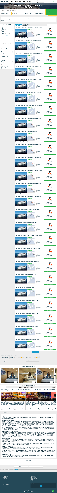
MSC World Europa (5, 476)
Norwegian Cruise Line (11, 469)
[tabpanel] (28, 375)
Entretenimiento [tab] (14, 387)
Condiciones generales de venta (35, 478)
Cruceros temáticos (34, 1)
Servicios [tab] (48, 387)
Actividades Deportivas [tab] (31, 387)
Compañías (5, 469)
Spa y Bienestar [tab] (37, 387)
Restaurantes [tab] (9, 387)
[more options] (55, 1)
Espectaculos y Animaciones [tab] (53, 387)
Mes (9, 33)
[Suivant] (55, 375)
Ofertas (30, 1)
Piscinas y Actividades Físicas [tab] (25, 387)
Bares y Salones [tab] (3, 387)
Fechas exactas (4, 33)
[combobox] (23, 10)
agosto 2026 (6, 35)
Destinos (12, 1)
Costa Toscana (5, 478)
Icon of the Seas (5, 477)
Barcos (20, 1)
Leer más (3, 20)
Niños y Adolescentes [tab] (20, 387)
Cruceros (1, 469)
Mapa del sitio (32, 480)
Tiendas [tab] (42, 387)
